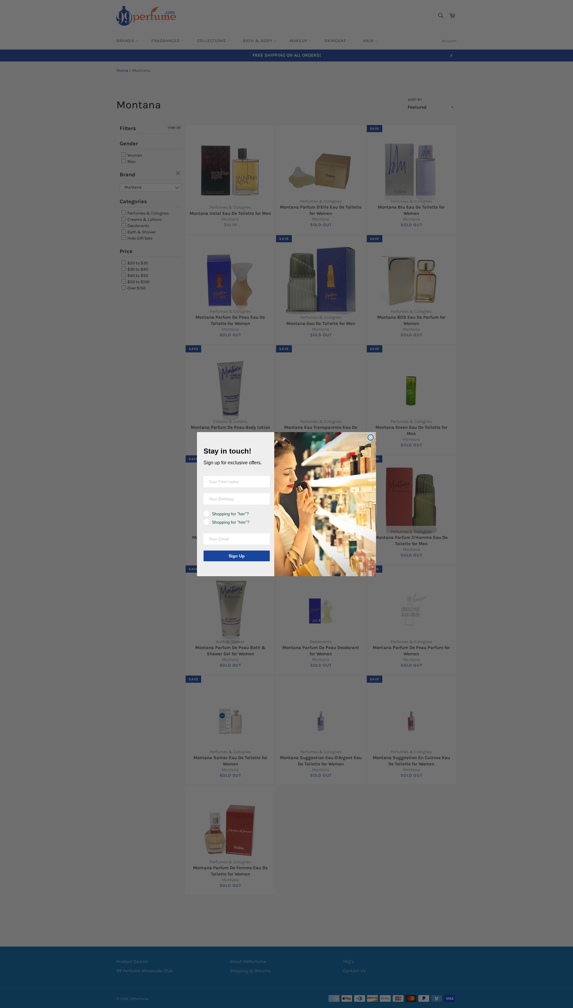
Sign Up (237, 556)
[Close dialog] (371, 437)
